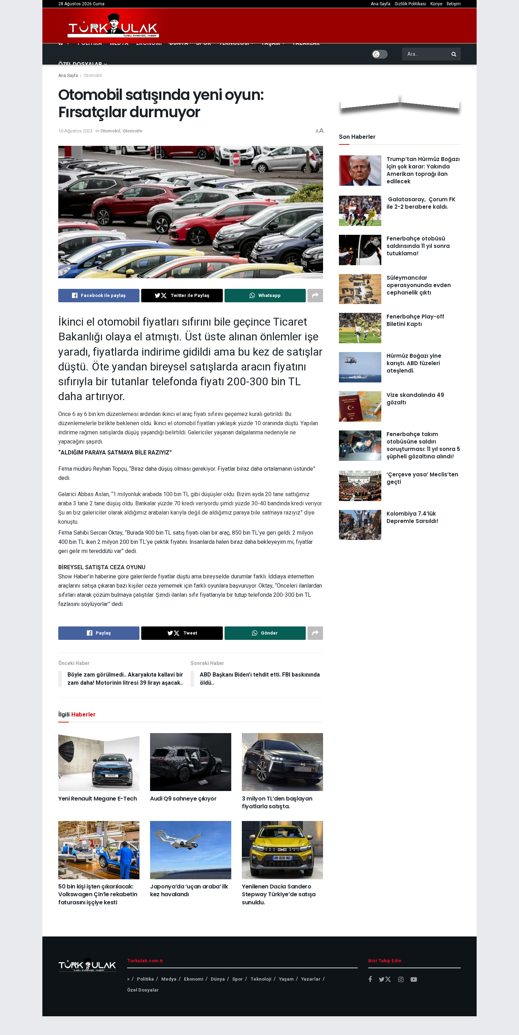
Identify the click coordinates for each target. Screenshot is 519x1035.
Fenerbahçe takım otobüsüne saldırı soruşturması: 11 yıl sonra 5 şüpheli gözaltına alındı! (423, 445)
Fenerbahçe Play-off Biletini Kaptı (415, 320)
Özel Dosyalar (80, 64)
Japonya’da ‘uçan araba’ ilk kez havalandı (189, 890)
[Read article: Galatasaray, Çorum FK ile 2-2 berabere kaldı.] (360, 211)
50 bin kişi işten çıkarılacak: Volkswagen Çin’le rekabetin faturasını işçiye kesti (97, 894)
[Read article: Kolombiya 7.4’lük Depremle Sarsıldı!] (360, 525)
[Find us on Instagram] (401, 980)
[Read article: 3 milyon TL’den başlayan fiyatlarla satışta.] (282, 762)
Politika (145, 979)
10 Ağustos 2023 (75, 130)
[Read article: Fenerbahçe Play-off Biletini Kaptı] (360, 328)
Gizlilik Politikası (410, 4)
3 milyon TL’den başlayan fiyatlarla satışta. (277, 802)
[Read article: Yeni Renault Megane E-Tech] (98, 762)
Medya (169, 979)
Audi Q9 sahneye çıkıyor (183, 799)
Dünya (218, 979)
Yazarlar (311, 979)
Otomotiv (132, 130)
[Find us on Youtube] (414, 980)
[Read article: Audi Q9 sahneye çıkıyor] (190, 762)
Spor (237, 979)
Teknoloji (261, 979)
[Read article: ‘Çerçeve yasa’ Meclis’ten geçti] (360, 486)
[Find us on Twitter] (385, 979)
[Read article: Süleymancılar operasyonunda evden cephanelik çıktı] (360, 289)
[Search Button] (454, 54)
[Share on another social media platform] (315, 295)
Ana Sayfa (380, 4)
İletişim (454, 4)
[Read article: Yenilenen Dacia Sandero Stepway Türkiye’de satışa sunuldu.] (282, 850)
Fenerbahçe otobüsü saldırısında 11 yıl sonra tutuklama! (418, 246)
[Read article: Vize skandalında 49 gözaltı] (360, 406)
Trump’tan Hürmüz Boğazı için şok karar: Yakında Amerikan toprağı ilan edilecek (423, 170)
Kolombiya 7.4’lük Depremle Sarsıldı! (413, 517)
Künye (436, 4)
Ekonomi (193, 979)
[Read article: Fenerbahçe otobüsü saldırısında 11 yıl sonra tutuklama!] (360, 250)
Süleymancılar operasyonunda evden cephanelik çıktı (419, 285)
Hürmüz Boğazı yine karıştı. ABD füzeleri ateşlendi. (414, 363)
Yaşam (286, 979)
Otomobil (93, 75)
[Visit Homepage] (113, 25)
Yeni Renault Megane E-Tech (97, 799)
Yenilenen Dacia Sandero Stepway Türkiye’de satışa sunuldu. (279, 894)
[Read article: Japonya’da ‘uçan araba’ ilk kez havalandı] (190, 850)
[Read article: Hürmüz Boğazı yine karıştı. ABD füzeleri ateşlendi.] (360, 367)
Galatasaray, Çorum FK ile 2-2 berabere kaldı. (421, 203)
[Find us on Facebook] (370, 980)
